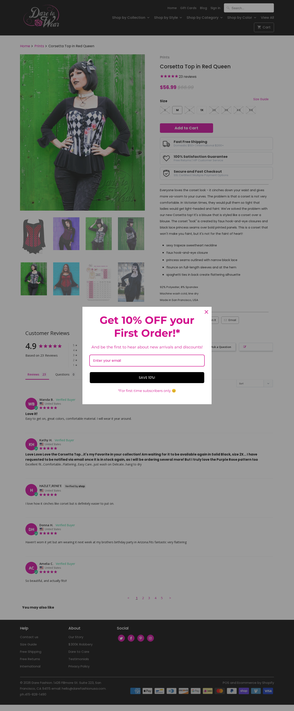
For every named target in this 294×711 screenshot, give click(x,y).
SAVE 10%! (147, 377)
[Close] (206, 312)
